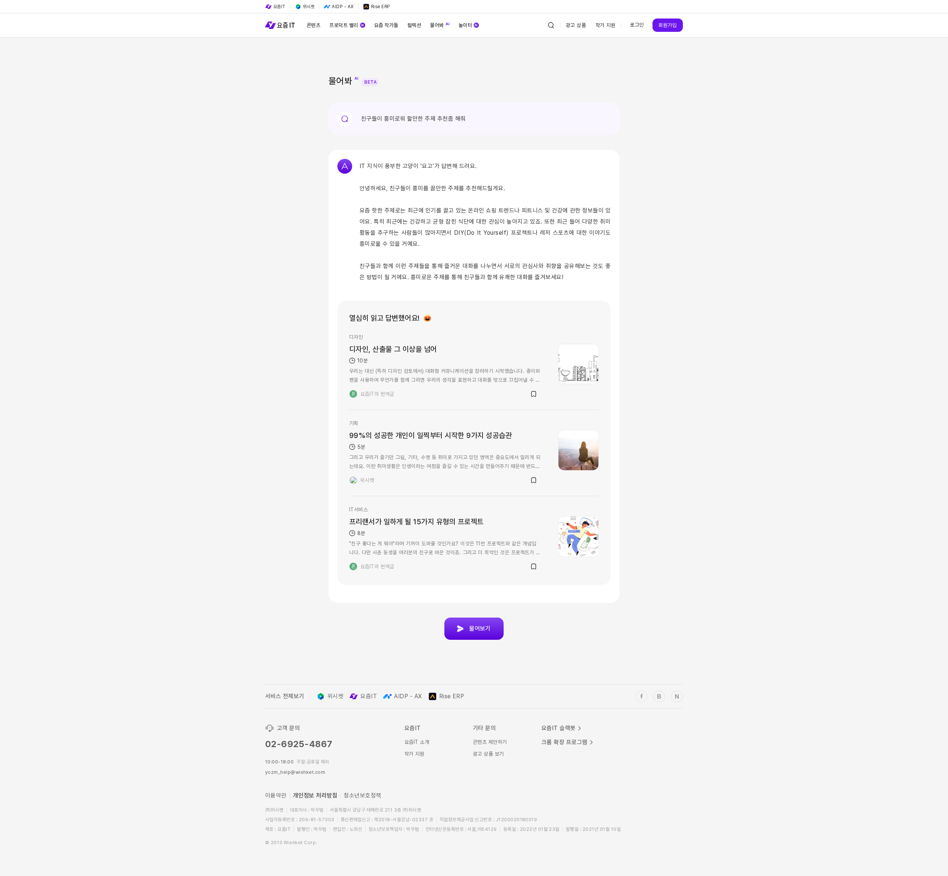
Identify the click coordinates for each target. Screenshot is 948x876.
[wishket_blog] (659, 696)
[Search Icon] (551, 25)
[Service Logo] (280, 25)
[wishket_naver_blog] (677, 696)
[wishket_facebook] (641, 696)
